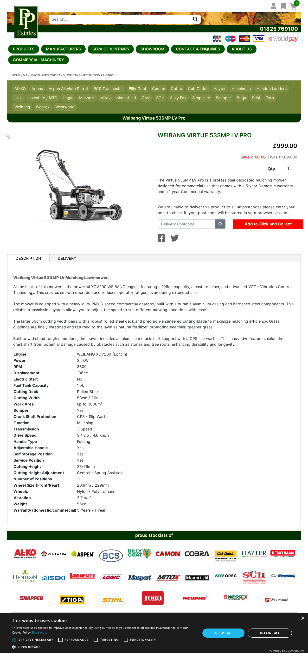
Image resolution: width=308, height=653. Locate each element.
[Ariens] (53, 553)
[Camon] (168, 553)
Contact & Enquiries (198, 49)
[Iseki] (53, 575)
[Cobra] (197, 553)
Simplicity (201, 97)
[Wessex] (236, 598)
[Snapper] (31, 598)
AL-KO (20, 88)
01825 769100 (279, 29)
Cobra (176, 88)
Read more (40, 632)
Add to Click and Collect (268, 224)
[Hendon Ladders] (25, 575)
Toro (270, 97)
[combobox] (119, 19)
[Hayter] (254, 553)
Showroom (152, 49)
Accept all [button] (223, 633)
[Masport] (139, 575)
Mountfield (126, 97)
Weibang (58, 75)
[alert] (154, 633)
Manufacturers (63, 49)
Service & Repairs (110, 49)
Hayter (219, 88)
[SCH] (254, 575)
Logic (68, 97)
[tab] (28, 258)
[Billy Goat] (139, 553)
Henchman (241, 88)
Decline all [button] (270, 633)
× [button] (302, 618)
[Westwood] (276, 598)
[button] (8, 137)
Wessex (43, 106)
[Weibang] (195, 598)
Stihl (256, 97)
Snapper (223, 97)
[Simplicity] (282, 575)
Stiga (241, 97)
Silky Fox (178, 97)
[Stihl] (113, 598)
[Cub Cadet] (225, 553)
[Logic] (111, 575)
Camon (158, 88)
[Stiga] (72, 598)
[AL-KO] (25, 553)
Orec (146, 97)
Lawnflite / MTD (43, 97)
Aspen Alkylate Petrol (68, 88)
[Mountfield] (197, 575)
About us (241, 49)
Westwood (65, 106)
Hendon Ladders (272, 88)
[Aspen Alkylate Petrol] (82, 553)
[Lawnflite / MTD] (82, 575)
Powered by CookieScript (286, 650)
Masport (87, 97)
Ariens (37, 88)
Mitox (105, 97)
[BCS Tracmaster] (111, 553)
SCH (160, 97)
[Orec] (225, 575)
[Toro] (153, 598)
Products (23, 49)
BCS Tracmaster (108, 88)
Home (16, 75)
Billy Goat (137, 88)
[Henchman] (282, 553)
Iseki (18, 97)
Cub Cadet (198, 88)
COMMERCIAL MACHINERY (38, 59)
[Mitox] (168, 575)
